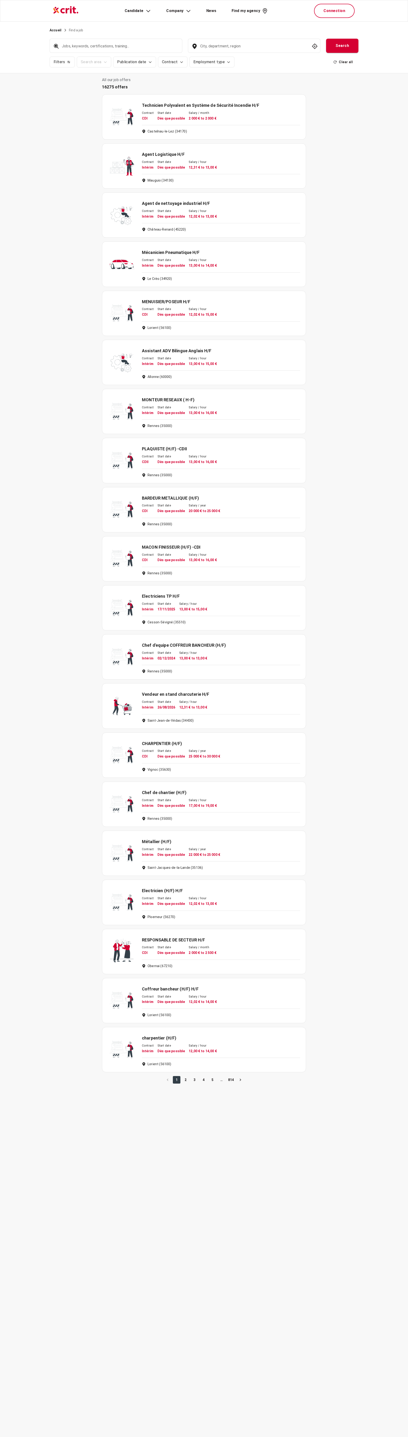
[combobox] (253, 48)
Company (174, 10)
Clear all (346, 62)
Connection (334, 10)
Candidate (134, 10)
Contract (170, 62)
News (211, 10)
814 (231, 1080)
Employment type (209, 62)
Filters (59, 62)
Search (342, 45)
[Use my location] (314, 46)
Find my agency (246, 10)
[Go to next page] (240, 1080)
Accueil (55, 30)
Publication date (131, 62)
